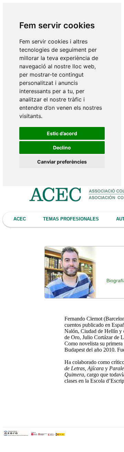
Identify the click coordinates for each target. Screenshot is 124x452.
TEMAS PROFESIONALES (71, 219)
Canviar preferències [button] (62, 162)
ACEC (19, 219)
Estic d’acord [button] (62, 133)
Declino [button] (62, 147)
